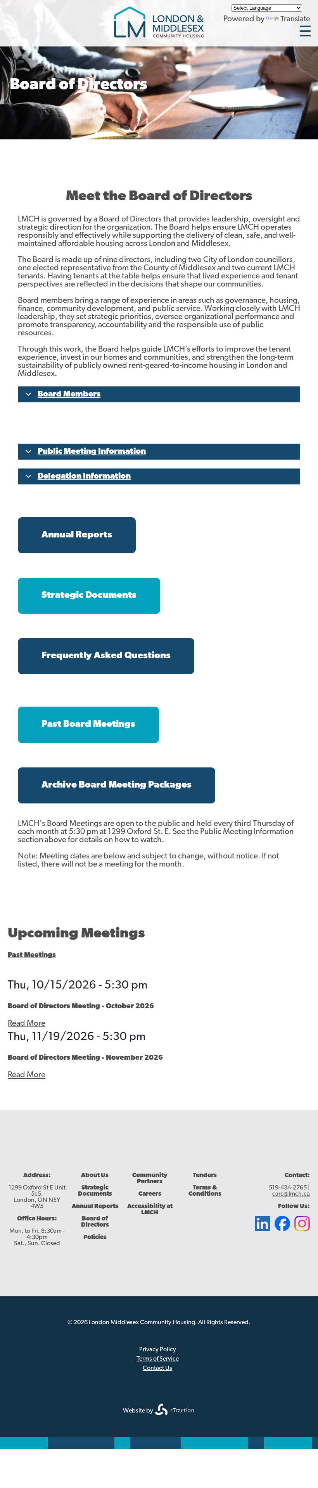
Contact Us (157, 1368)
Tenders (205, 1175)
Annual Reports (95, 1206)
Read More (26, 1023)
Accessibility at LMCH (150, 1209)
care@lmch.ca (291, 1194)
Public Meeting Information (92, 452)
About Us (95, 1175)
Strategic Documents (95, 1191)
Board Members (69, 394)
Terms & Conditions (204, 1191)
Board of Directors (95, 1222)
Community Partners (150, 1178)
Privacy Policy (157, 1350)
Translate (295, 19)
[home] (159, 35)
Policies (95, 1237)
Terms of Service (158, 1359)
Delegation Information (84, 476)
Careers (149, 1194)
